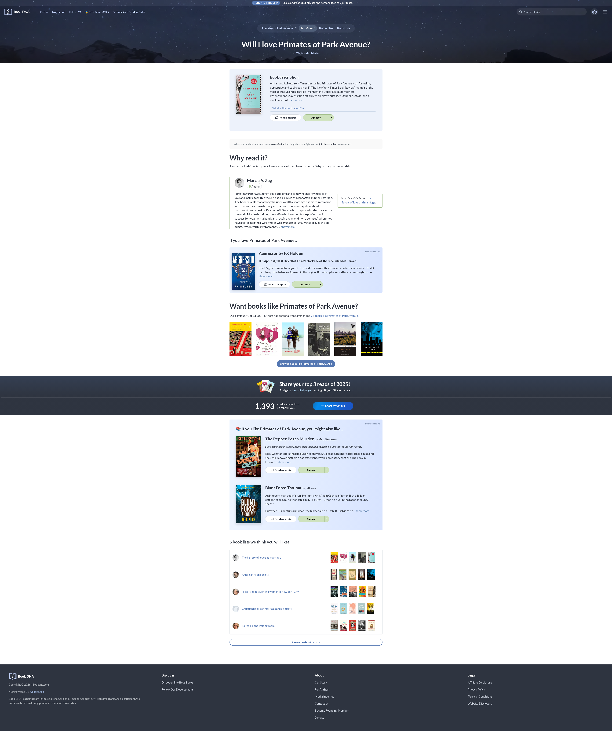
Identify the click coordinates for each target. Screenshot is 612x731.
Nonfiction (58, 11)
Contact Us (322, 703)
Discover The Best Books (177, 682)
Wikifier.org (36, 691)
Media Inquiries (324, 696)
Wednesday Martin (307, 52)
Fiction (44, 11)
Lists (343, 28)
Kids (71, 11)
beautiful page (301, 390)
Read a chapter (288, 117)
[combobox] (552, 11)
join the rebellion (328, 144)
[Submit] (520, 11)
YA (79, 11)
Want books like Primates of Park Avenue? (293, 306)
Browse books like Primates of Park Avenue (306, 363)
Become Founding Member (332, 710)
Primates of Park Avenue (277, 28)
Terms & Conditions (480, 696)
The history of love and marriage (261, 557)
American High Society (255, 574)
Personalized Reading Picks (129, 11)
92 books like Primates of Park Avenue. (335, 315)
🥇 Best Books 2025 (97, 11)
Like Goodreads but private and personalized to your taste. (318, 2)
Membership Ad (372, 251)
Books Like (326, 28)
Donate (319, 717)
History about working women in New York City (270, 591)
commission (278, 144)
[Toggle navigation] (605, 11)
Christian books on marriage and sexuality (267, 608)
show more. (298, 100)
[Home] (19, 12)
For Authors (322, 689)
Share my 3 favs (335, 405)
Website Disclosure (480, 703)
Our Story (321, 682)
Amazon (316, 117)
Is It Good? (308, 28)
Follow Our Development (177, 689)
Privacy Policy (476, 689)
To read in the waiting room (258, 625)
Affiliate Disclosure (480, 682)
